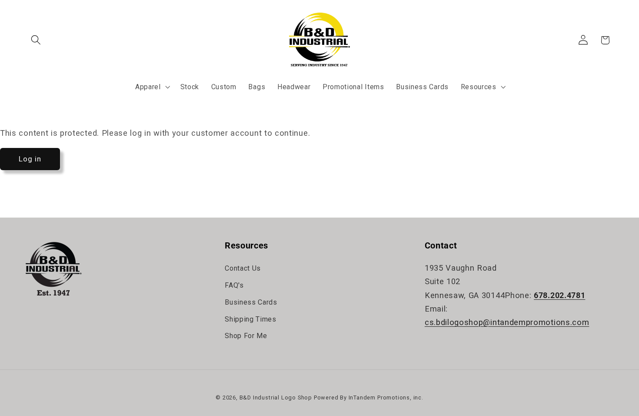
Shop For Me (246, 336)
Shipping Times (250, 319)
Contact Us (243, 268)
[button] (36, 40)
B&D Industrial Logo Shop (276, 397)
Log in (30, 158)
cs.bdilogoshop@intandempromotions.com (507, 322)
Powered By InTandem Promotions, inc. (368, 397)
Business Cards (251, 302)
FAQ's (234, 285)
